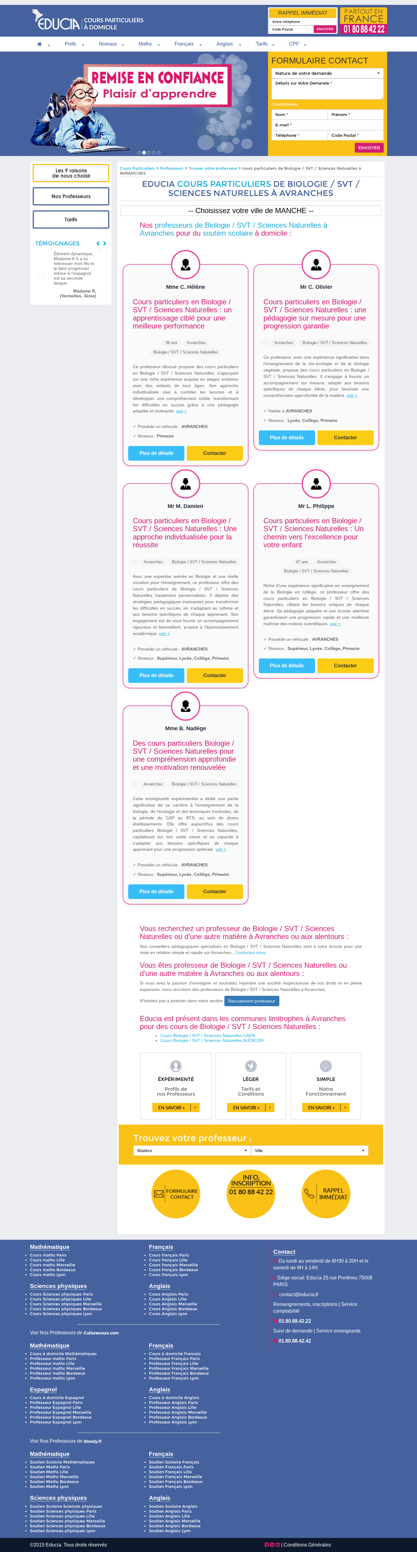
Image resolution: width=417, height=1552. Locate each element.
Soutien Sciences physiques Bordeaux (67, 1526)
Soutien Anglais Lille (169, 1516)
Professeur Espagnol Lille (55, 1407)
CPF (294, 43)
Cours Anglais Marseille (173, 1304)
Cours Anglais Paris (168, 1294)
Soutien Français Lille (170, 1472)
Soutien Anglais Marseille (174, 1521)
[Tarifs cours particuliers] (71, 219)
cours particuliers (224, 184)
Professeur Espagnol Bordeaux (61, 1417)
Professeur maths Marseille (57, 1368)
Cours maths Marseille (52, 1265)
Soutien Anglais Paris (170, 1511)
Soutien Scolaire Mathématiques (62, 1462)
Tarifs (261, 43)
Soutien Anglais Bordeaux (175, 1526)
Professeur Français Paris (174, 1358)
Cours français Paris (169, 1255)
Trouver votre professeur (212, 168)
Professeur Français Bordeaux (179, 1373)
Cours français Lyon (168, 1274)
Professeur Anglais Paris (173, 1402)
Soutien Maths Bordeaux (54, 1481)
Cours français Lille (168, 1260)
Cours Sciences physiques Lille (60, 1299)
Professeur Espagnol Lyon (56, 1422)
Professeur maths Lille (52, 1363)
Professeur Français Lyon (174, 1378)
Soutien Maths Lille (49, 1472)
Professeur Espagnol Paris (56, 1402)
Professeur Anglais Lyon (173, 1422)
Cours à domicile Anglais (174, 1397)
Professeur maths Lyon (52, 1378)
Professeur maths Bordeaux (57, 1373)
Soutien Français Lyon (170, 1486)
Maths (146, 43)
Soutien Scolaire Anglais (173, 1506)
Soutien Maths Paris (50, 1467)
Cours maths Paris (48, 1255)
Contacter (214, 453)
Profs (71, 43)
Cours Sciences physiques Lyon (61, 1313)
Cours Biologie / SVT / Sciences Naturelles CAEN (207, 1035)
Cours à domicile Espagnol (57, 1397)
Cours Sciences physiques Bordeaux (66, 1309)
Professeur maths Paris (53, 1358)
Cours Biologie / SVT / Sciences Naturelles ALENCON (211, 1040)
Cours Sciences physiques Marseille (66, 1304)
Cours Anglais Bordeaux (173, 1309)
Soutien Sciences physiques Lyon (62, 1530)
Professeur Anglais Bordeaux (178, 1417)
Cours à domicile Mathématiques (63, 1353)
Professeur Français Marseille (179, 1368)
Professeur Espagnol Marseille (60, 1412)
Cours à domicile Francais (175, 1353)
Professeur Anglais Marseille (178, 1412)
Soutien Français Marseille (175, 1476)
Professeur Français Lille (173, 1363)
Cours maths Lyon (47, 1274)
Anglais (225, 43)
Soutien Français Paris (171, 1467)
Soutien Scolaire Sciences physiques (66, 1506)
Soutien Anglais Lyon (169, 1530)
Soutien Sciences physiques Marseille (67, 1521)
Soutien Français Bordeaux (175, 1481)
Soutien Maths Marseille (54, 1476)
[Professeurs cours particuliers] (71, 196)
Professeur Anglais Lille (172, 1407)
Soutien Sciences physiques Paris (63, 1511)
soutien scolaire (228, 233)
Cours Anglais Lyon (168, 1313)
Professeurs (172, 168)
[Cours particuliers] (71, 173)
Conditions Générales (307, 1544)
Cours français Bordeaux (173, 1269)
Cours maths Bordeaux (52, 1269)
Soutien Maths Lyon (49, 1486)
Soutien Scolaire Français (174, 1462)
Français (185, 43)
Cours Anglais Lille (168, 1299)
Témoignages (57, 243)
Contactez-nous (250, 952)
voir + (181, 410)
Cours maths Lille (47, 1260)
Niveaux (108, 43)
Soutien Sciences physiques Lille (62, 1516)
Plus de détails (156, 453)
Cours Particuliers (137, 168)
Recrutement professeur (251, 1001)
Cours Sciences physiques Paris (61, 1294)
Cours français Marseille (173, 1265)
